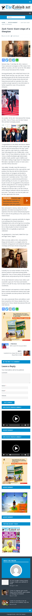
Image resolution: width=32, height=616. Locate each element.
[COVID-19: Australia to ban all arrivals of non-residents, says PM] (5, 604)
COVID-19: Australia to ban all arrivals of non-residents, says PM (19, 601)
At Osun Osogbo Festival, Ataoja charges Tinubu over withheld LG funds (19, 582)
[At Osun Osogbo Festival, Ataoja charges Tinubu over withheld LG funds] (5, 584)
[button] (16, 418)
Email (3, 390)
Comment (4, 372)
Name (3, 385)
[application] (16, 419)
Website (4, 395)
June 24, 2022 (6, 36)
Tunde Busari (15, 36)
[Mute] (25, 425)
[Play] (4, 425)
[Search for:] (16, 17)
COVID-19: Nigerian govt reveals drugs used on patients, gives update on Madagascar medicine (20, 592)
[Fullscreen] (28, 425)
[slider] (14, 425)
